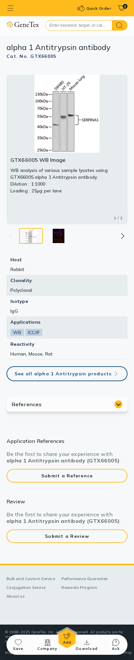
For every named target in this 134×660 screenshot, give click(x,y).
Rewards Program (79, 587)
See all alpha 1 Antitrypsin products (63, 374)
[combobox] (78, 25)
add (67, 638)
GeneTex (23, 24)
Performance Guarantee (84, 578)
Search (119, 25)
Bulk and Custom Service (31, 578)
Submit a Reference (67, 476)
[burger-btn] (10, 8)
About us (16, 596)
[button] (122, 236)
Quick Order (98, 8)
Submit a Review (67, 536)
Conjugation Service (26, 587)
